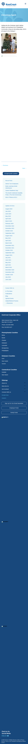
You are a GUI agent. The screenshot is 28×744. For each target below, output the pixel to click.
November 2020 (9, 272)
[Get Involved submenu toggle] (25, 388)
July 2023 (8, 211)
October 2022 (9, 230)
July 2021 (8, 257)
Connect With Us (6, 392)
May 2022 (8, 238)
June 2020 (8, 279)
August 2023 (8, 209)
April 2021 (8, 265)
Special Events (9, 298)
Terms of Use (8, 741)
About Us (4, 383)
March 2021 (8, 267)
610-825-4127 (8, 327)
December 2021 (9, 245)
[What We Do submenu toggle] (25, 385)
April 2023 (8, 218)
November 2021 (9, 248)
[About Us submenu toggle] (25, 382)
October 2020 (9, 274)
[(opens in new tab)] (5, 467)
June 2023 (8, 213)
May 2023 (8, 216)
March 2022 (8, 243)
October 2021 (9, 250)
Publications (8, 293)
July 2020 (8, 277)
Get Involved (5, 389)
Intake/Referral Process (11, 301)
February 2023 (9, 223)
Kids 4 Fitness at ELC (11, 197)
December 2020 (9, 270)
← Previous (4, 165)
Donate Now (5, 395)
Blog (6, 296)
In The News (8, 291)
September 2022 (9, 233)
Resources (10, 303)
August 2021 (8, 255)
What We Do (5, 386)
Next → (24, 168)
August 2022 (8, 235)
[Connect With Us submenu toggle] (25, 391)
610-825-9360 (10, 324)
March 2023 (8, 221)
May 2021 (8, 262)
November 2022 (9, 228)
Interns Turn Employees (11, 183)
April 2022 (8, 240)
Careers (4, 398)
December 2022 (9, 226)
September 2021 (9, 252)
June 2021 (8, 260)
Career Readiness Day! (11, 190)
